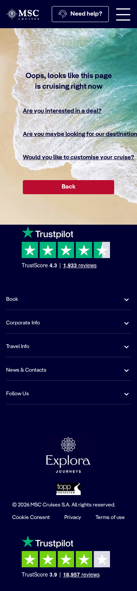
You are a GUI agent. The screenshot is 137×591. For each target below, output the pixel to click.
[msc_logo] (22, 14)
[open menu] (123, 14)
